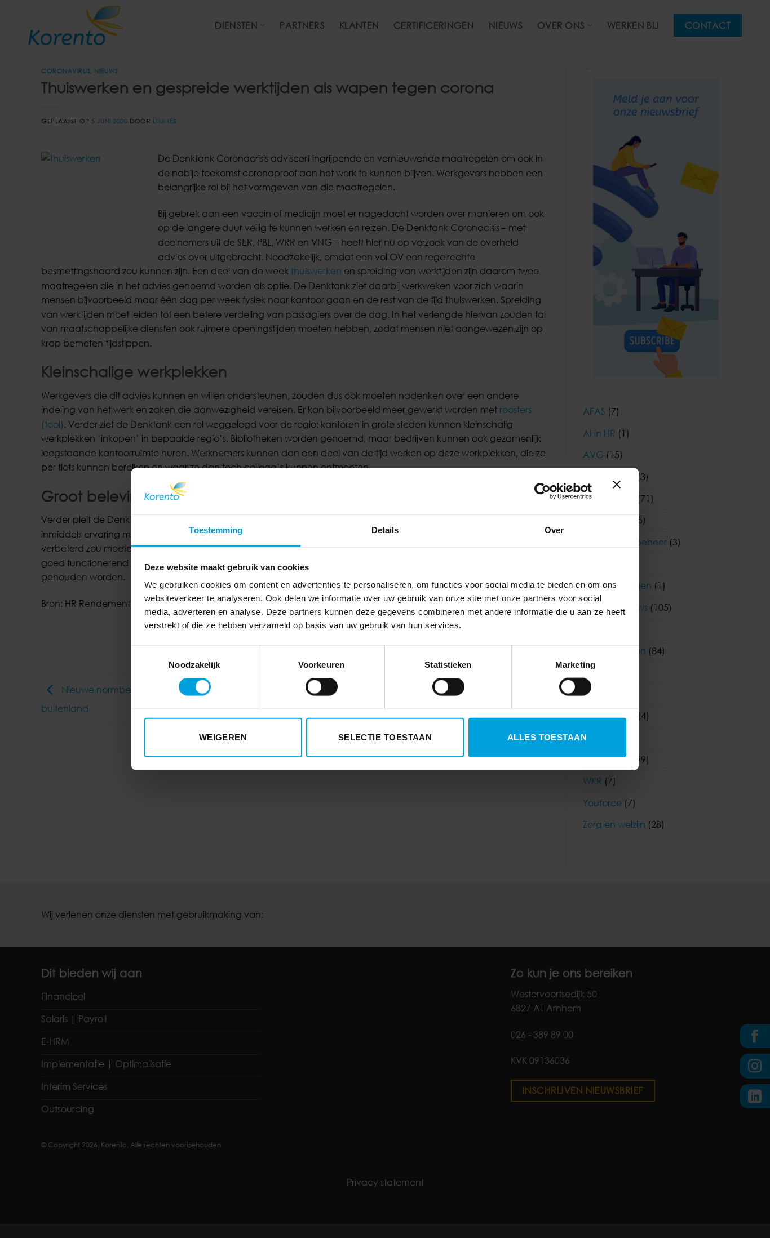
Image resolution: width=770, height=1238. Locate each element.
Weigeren (223, 737)
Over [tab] (554, 530)
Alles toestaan (547, 737)
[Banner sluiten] (619, 491)
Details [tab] (385, 530)
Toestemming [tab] (215, 530)
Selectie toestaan (385, 737)
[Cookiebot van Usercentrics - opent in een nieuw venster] (542, 490)
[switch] (322, 687)
